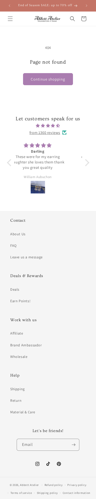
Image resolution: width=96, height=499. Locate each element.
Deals (14, 289)
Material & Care (22, 412)
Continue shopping (48, 79)
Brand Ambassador (26, 345)
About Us (18, 234)
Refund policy (54, 485)
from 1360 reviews (44, 132)
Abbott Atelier (29, 485)
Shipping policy (47, 493)
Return (16, 400)
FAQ (13, 245)
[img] (48, 125)
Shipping (17, 389)
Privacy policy (76, 485)
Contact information (76, 493)
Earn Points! (20, 301)
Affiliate (16, 333)
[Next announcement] (86, 5)
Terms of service (21, 493)
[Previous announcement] (9, 5)
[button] (10, 18)
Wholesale (18, 356)
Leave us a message (26, 257)
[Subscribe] (73, 445)
